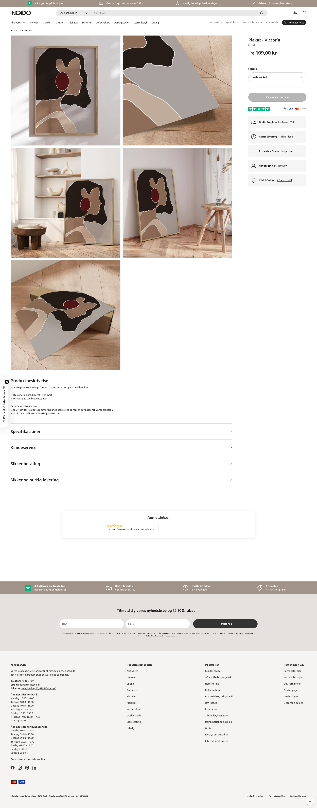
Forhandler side (292, 671)
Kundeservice (213, 671)
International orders (216, 741)
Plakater (73, 22)
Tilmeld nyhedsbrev (216, 715)
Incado (252, 45)
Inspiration (216, 22)
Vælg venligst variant (277, 97)
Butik (208, 728)
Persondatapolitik (277, 796)
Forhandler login (293, 677)
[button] (304, 13)
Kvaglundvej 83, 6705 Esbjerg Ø (38, 688)
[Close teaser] (7, 382)
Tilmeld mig (225, 624)
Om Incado (211, 702)
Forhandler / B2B (252, 22)
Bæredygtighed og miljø (218, 721)
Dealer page (291, 690)
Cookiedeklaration (298, 796)
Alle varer (16, 22)
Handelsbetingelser (255, 796)
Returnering (212, 683)
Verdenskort (103, 22)
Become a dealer (293, 702)
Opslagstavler (122, 22)
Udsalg (155, 22)
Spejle (47, 22)
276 (56, 589)
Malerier (87, 22)
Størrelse (253, 69)
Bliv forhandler (292, 683)
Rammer (59, 22)
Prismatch (272, 22)
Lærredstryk (140, 22)
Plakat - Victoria (25, 31)
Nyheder (34, 22)
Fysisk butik (232, 22)
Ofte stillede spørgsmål (218, 677)
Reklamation (212, 690)
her (58, 413)
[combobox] (162, 13)
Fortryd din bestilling (216, 734)
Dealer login (291, 696)
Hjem (13, 31)
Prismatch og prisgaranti (219, 696)
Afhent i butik (284, 180)
